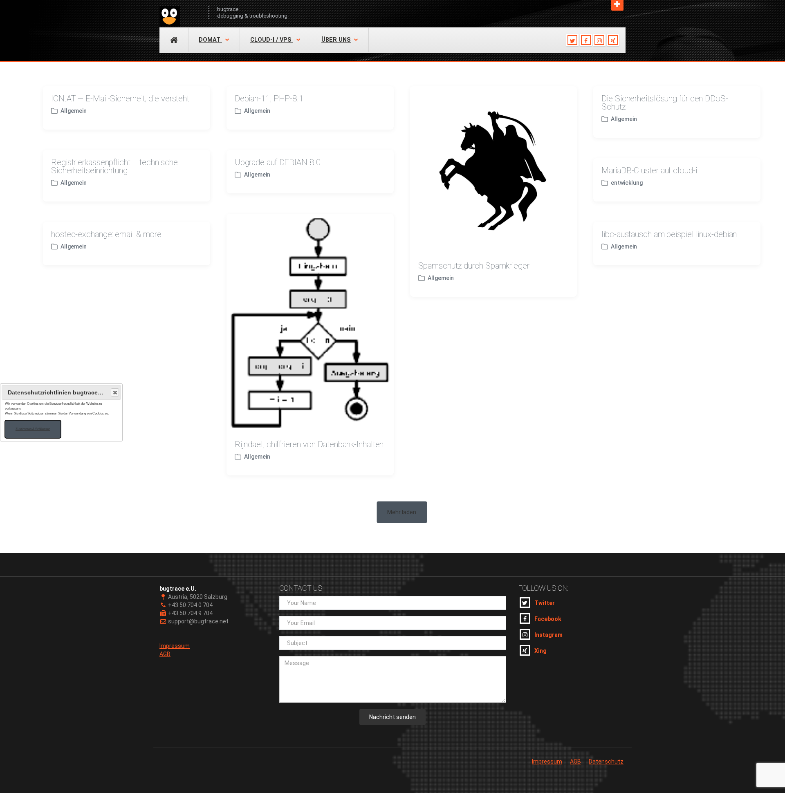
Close (115, 392)
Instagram (548, 635)
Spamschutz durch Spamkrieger (473, 266)
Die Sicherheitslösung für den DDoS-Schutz (664, 103)
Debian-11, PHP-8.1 (269, 98)
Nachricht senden (392, 717)
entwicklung (627, 182)
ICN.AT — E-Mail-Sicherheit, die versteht (120, 98)
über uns (336, 39)
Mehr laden (401, 512)
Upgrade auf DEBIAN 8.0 (278, 162)
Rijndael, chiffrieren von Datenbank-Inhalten (309, 444)
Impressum (174, 646)
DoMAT (210, 39)
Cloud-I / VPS (271, 39)
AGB (164, 654)
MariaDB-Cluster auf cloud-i (649, 170)
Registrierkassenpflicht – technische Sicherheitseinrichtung (114, 166)
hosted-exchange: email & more (106, 234)
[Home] (179, 12)
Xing (540, 650)
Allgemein (74, 111)
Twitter (544, 603)
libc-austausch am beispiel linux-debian (669, 234)
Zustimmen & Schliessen (33, 429)
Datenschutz (606, 761)
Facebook (547, 619)
